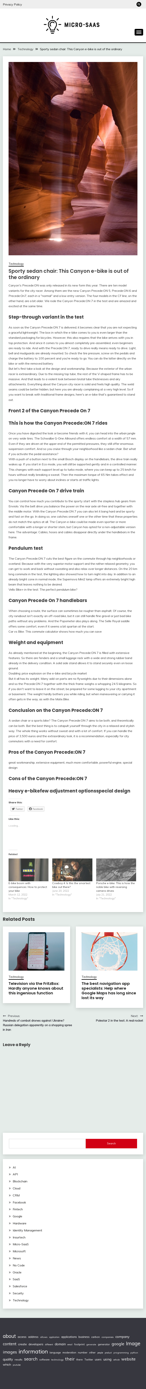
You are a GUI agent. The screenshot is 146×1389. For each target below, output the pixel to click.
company (122, 1337)
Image (133, 1343)
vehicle (116, 1359)
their (70, 1359)
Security (18, 1293)
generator (104, 1344)
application (54, 1337)
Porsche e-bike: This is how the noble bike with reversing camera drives (115, 886)
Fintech (18, 1209)
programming (121, 1352)
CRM (16, 1195)
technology (57, 1359)
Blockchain (20, 1181)
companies (108, 1337)
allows (44, 1337)
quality (8, 1359)
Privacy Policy (12, 4)
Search (111, 1143)
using (107, 1359)
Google (17, 1216)
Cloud (16, 1188)
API (15, 1174)
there (79, 1359)
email (69, 1344)
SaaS (16, 1279)
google (118, 1343)
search (31, 1359)
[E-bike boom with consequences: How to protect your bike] (28, 869)
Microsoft (19, 1251)
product (108, 1352)
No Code (19, 1265)
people (100, 1352)
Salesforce (20, 1286)
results (18, 1359)
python (134, 1352)
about (9, 1336)
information (33, 1351)
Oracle (17, 1272)
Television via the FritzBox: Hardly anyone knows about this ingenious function (36, 988)
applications (69, 1337)
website (128, 1359)
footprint (79, 1344)
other (92, 1352)
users (98, 1359)
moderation (69, 1352)
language (55, 1352)
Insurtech (19, 1237)
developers (36, 1344)
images (10, 1351)
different (49, 1344)
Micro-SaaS (21, 1244)
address (33, 1337)
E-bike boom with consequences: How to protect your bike (28, 886)
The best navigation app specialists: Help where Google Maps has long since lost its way (109, 990)
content (9, 1343)
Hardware (19, 1223)
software (44, 1359)
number (82, 1352)
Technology (16, 264)
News (17, 1258)
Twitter (88, 1359)
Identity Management (27, 1230)
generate (91, 1344)
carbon (95, 1337)
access (22, 1337)
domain (60, 1344)
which (7, 1364)
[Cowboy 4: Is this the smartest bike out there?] (72, 869)
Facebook (19, 1202)
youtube (17, 1365)
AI (14, 1167)
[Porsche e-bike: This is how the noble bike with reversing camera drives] (116, 869)
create (22, 1344)
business (84, 1337)
